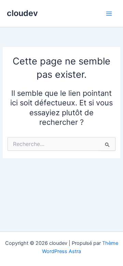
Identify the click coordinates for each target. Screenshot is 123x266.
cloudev (22, 13)
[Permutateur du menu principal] (109, 13)
